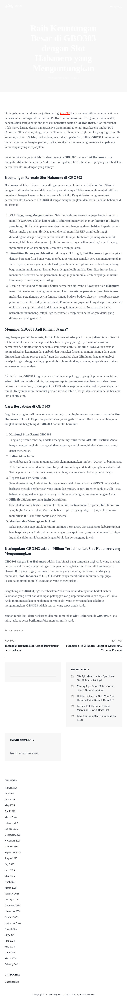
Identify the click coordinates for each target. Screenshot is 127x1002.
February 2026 (12, 823)
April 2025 (10, 882)
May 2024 (10, 946)
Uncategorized (16, 630)
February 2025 (12, 893)
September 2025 (13, 852)
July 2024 (9, 935)
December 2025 (12, 834)
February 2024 (12, 964)
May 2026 (10, 805)
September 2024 (13, 923)
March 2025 (11, 887)
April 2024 (10, 952)
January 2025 (11, 899)
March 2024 (11, 958)
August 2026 (11, 787)
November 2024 (13, 911)
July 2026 (9, 793)
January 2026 (11, 829)
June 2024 (10, 940)
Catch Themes (87, 994)
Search (52, 673)
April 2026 (10, 811)
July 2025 (9, 864)
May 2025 (10, 876)
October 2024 (11, 917)
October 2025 (11, 846)
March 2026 (11, 817)
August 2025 (11, 858)
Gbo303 (65, 113)
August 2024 (11, 929)
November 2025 (13, 840)
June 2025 (10, 870)
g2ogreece (13, 5)
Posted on (63, 77)
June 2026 (10, 799)
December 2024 (12, 905)
